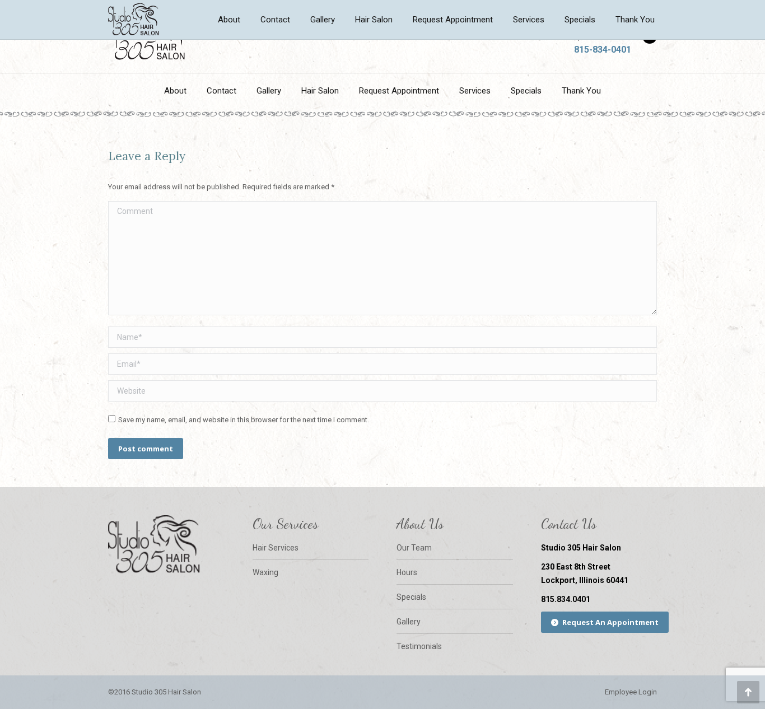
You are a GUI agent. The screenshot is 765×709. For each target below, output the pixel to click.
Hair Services (275, 547)
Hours (407, 572)
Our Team (414, 547)
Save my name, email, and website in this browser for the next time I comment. (243, 420)
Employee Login (631, 692)
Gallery (409, 621)
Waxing (265, 572)
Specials (411, 597)
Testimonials (419, 646)
